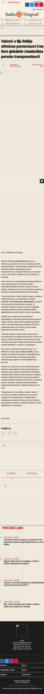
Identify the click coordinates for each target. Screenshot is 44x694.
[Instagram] (36, 5)
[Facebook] (27, 5)
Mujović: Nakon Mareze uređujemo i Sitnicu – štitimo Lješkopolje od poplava (22, 562)
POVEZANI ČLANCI (12, 528)
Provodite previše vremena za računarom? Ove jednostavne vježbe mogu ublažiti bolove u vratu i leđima (24, 542)
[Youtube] (41, 5)
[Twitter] (32, 5)
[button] (3, 2)
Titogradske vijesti (37, 64)
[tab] (11, 473)
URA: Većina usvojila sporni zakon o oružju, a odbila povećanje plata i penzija (22, 605)
